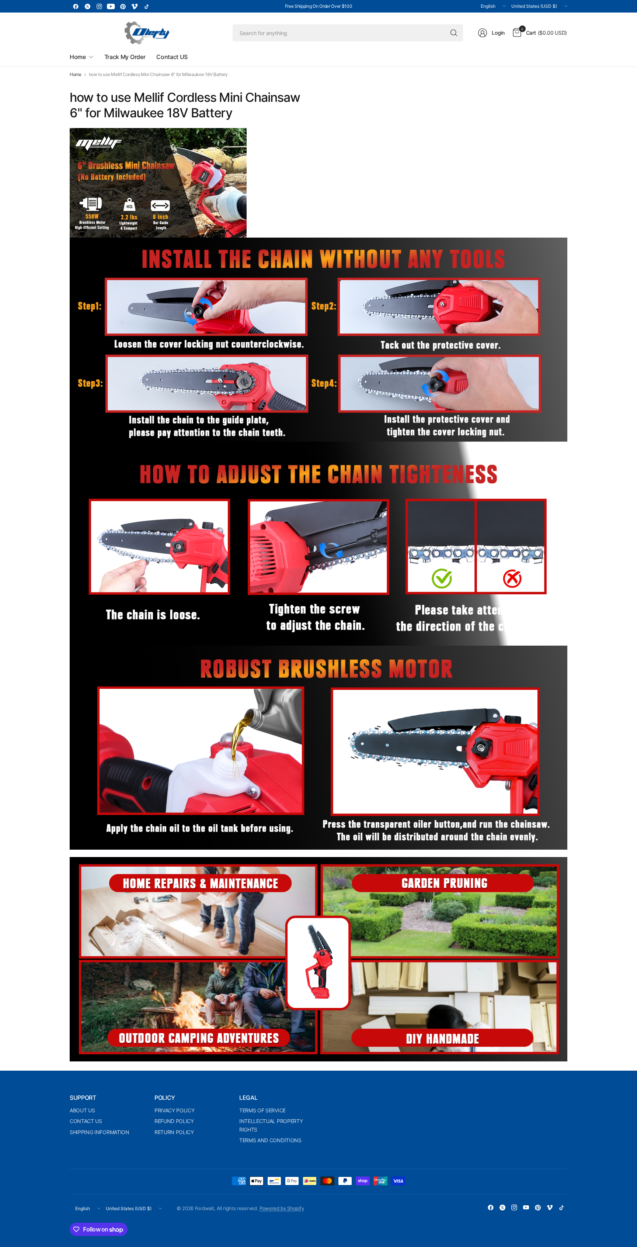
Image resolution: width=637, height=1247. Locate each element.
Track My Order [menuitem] (125, 57)
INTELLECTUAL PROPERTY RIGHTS (271, 1125)
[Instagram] (99, 6)
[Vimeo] (134, 6)
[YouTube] (111, 6)
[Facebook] (75, 6)
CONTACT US (86, 1121)
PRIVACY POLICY (174, 1110)
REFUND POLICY (174, 1121)
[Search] (454, 32)
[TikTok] (146, 6)
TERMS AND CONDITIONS (270, 1140)
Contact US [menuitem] (172, 57)
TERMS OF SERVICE (262, 1110)
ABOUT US (82, 1110)
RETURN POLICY (174, 1132)
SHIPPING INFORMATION (99, 1132)
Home (75, 74)
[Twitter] (87, 6)
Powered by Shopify (282, 1208)
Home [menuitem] (78, 57)
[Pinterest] (123, 6)
